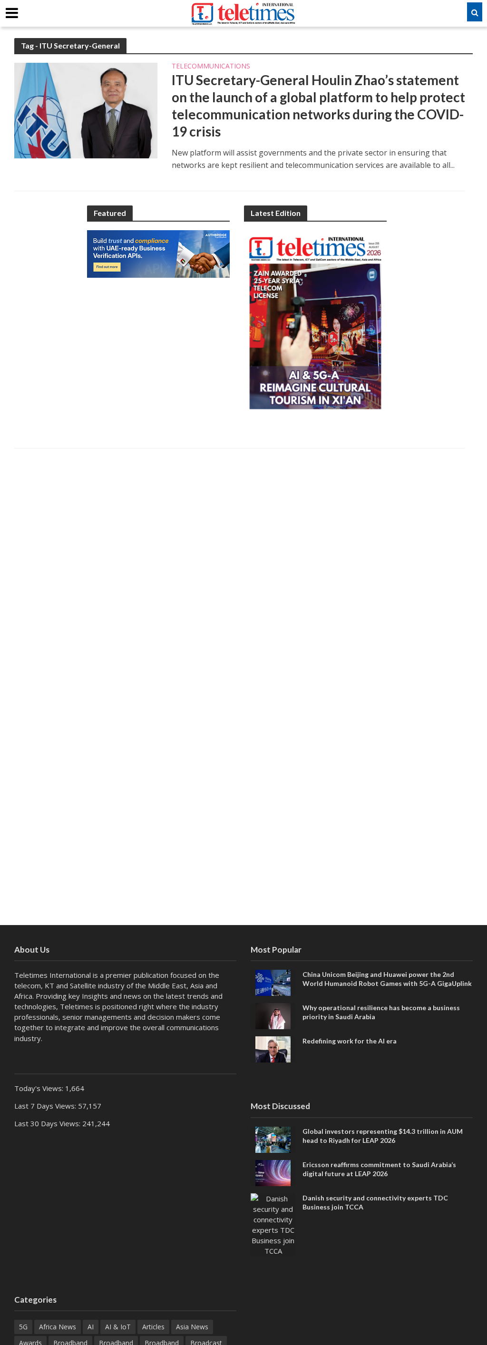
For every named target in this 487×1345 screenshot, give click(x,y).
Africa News (57, 1326)
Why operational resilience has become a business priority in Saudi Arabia (381, 1012)
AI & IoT (118, 1326)
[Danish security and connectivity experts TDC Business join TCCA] (273, 1223)
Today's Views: (39, 1088)
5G (23, 1326)
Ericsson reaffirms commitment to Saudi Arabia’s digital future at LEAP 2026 (379, 1169)
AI (91, 1326)
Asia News (192, 1326)
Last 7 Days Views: (46, 1106)
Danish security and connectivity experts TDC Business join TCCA (375, 1202)
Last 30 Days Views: (48, 1123)
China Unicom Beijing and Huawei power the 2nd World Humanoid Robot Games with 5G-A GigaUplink (387, 978)
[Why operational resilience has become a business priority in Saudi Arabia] (273, 1015)
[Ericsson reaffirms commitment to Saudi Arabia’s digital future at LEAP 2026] (273, 1172)
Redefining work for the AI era (349, 1041)
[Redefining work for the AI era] (273, 1048)
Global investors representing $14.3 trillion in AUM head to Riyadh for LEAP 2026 (382, 1135)
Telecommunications (211, 66)
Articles (153, 1326)
